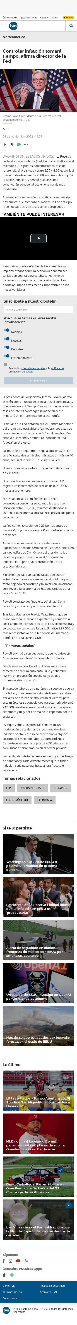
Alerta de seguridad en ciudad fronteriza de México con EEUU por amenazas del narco (34, 952)
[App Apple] (5, 1275)
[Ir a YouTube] (19, 1261)
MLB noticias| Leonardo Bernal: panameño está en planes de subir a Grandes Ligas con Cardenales (35, 1145)
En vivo (69, 17)
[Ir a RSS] (27, 1261)
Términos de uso (12, 1291)
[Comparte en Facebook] (4, 144)
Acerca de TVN (48, 1291)
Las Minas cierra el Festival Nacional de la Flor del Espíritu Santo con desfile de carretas (38, 1231)
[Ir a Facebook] (4, 1261)
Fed (8, 788)
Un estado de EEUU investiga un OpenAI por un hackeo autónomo (38, 997)
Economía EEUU (17, 800)
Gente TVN (9, 1285)
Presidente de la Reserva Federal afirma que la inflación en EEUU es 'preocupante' (38, 909)
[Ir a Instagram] (11, 1261)
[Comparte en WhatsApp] (18, 144)
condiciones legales (33, 368)
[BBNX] (6, 1310)
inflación (61, 788)
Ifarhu (54, 17)
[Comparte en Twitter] (11, 144)
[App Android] (13, 1275)
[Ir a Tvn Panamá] (37, 26)
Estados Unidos (32, 788)
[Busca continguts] (71, 26)
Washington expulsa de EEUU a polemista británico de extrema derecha (31, 866)
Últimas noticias (10, 17)
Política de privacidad (52, 1285)
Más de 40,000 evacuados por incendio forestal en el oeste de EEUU (38, 1039)
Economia (45, 800)
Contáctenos (10, 1298)
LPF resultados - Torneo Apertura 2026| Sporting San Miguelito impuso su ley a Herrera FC (38, 1102)
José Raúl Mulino (29, 17)
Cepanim (44, 17)
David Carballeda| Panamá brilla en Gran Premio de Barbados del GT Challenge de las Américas (35, 1188)
